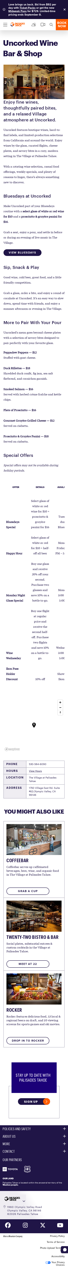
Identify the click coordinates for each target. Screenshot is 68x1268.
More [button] (6, 1144)
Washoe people (10, 1184)
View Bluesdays (22, 253)
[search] (51, 24)
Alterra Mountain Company (12, 1236)
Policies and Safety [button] (17, 1129)
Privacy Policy (57, 1236)
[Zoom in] (60, 702)
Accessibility (58, 1256)
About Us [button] (9, 1136)
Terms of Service (56, 1242)
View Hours (35, 770)
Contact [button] (9, 1151)
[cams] (43, 24)
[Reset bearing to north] (60, 712)
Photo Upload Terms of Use (52, 1249)
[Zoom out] (60, 707)
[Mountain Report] (34, 24)
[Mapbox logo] (12, 749)
